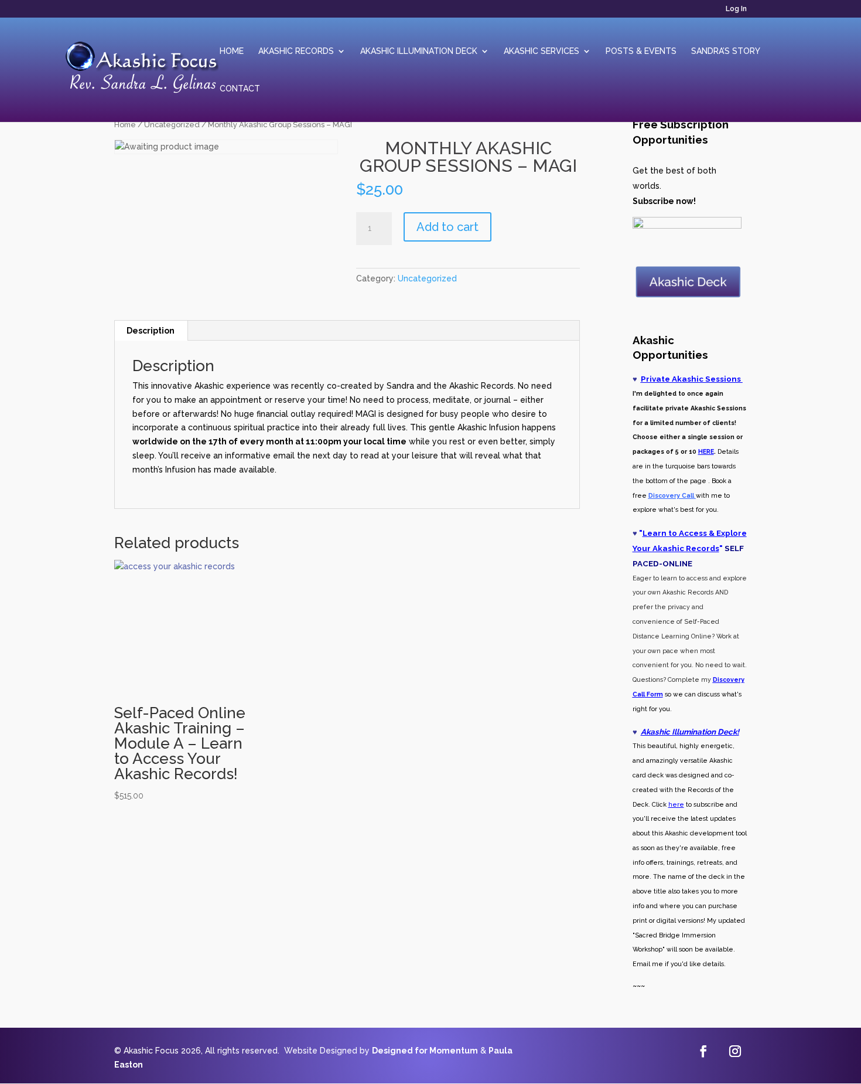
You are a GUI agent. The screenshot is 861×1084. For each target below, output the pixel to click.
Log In (736, 9)
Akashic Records (296, 51)
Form (654, 694)
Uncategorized (172, 124)
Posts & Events (641, 51)
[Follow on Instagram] (735, 1051)
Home (232, 51)
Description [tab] (151, 330)
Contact (240, 88)
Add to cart (447, 227)
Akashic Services (541, 51)
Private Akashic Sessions (692, 378)
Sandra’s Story (725, 51)
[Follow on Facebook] (703, 1051)
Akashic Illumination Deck (418, 51)
